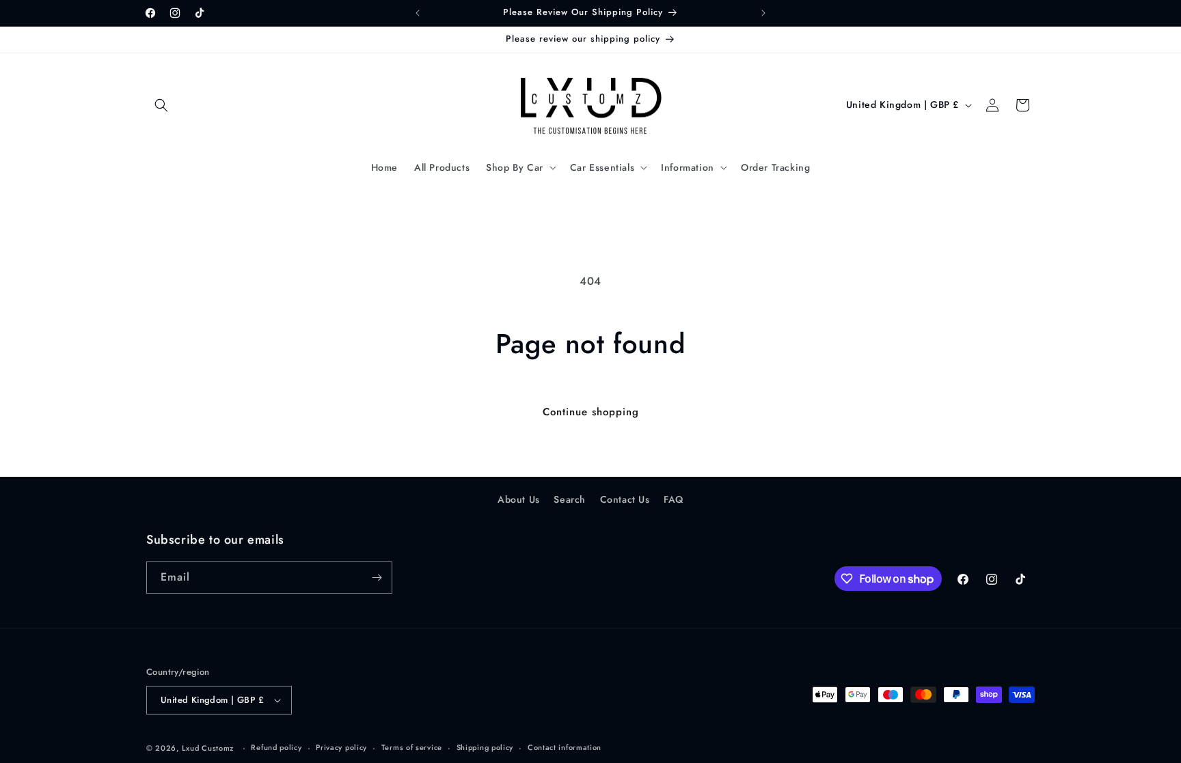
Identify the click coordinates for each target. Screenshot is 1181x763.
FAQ (673, 499)
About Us (519, 499)
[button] (161, 105)
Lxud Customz (208, 748)
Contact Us (625, 499)
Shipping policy (485, 747)
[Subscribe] (377, 577)
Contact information (564, 747)
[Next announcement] (763, 13)
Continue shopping (591, 411)
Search (570, 499)
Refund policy (276, 747)
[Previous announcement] (418, 13)
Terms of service (411, 747)
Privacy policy (341, 747)
